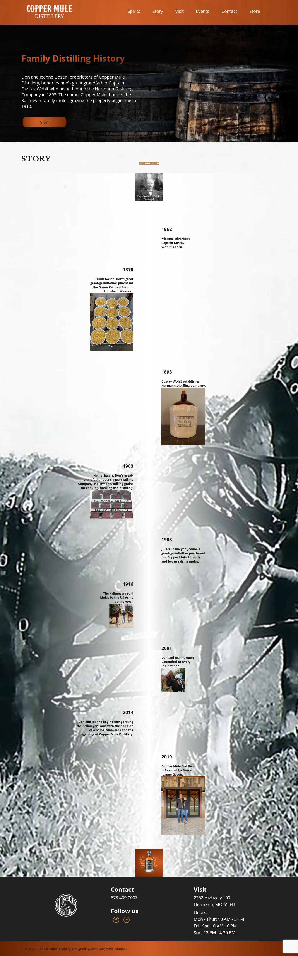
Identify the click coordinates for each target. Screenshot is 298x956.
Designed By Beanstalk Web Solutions (99, 949)
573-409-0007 (124, 898)
